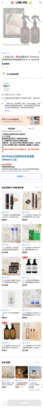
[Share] (39, 52)
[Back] (2, 2)
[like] (19, 212)
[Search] (40, 2)
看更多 (37, 187)
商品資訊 (11, 128)
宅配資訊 (31, 128)
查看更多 (20, 176)
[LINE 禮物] (21, 2)
